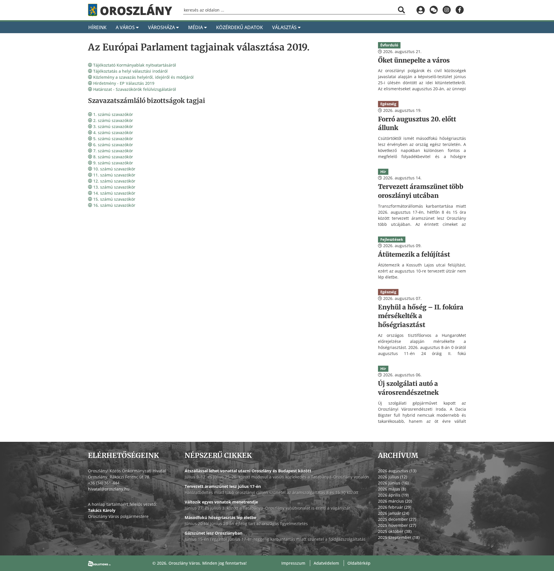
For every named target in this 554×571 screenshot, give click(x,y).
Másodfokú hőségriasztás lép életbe (220, 517)
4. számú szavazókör (112, 132)
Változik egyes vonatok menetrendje (221, 502)
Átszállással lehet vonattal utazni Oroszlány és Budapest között (248, 471)
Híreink (97, 27)
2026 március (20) (395, 501)
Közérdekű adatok (239, 27)
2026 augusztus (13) (397, 471)
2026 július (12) (392, 477)
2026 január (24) (393, 513)
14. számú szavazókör (113, 193)
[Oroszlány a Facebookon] (459, 10)
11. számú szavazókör (113, 175)
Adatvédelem (326, 563)
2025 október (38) (394, 531)
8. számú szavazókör (112, 156)
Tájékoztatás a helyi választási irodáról (130, 71)
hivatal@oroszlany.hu (109, 489)
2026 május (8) (392, 489)
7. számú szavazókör (112, 150)
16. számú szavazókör (113, 205)
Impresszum (293, 563)
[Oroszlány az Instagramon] (446, 10)
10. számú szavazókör (113, 169)
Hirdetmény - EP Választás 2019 (123, 83)
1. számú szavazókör (112, 114)
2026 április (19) (393, 495)
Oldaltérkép (358, 563)
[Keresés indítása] (401, 10)
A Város (126, 27)
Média (196, 27)
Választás (285, 27)
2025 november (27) (397, 525)
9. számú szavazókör (112, 163)
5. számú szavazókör (112, 138)
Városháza (162, 27)
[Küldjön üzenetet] (433, 10)
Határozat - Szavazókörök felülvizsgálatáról (134, 89)
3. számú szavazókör (112, 126)
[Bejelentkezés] (420, 10)
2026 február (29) (394, 507)
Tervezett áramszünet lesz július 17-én (223, 486)
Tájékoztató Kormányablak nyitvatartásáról (134, 65)
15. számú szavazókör (113, 199)
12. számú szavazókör (113, 181)
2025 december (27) (397, 519)
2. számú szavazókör (112, 120)
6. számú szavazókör (112, 144)
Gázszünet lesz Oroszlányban (213, 533)
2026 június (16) (393, 483)
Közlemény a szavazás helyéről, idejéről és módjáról (143, 77)
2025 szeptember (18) (399, 537)
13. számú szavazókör (113, 187)
